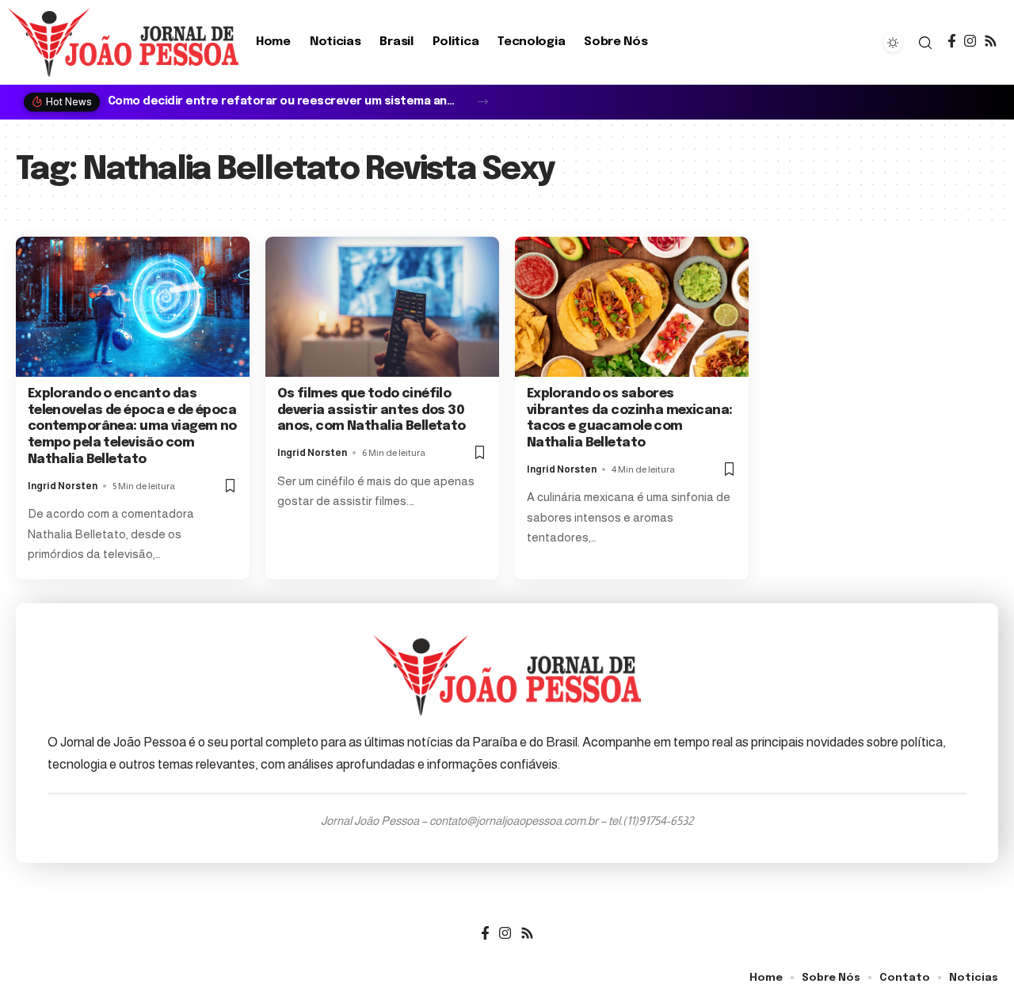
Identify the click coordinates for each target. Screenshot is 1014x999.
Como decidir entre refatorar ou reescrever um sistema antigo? (283, 101)
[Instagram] (970, 41)
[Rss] (990, 41)
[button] (483, 102)
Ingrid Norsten (62, 486)
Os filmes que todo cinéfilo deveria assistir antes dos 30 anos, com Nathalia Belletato (371, 410)
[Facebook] (951, 41)
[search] (925, 43)
